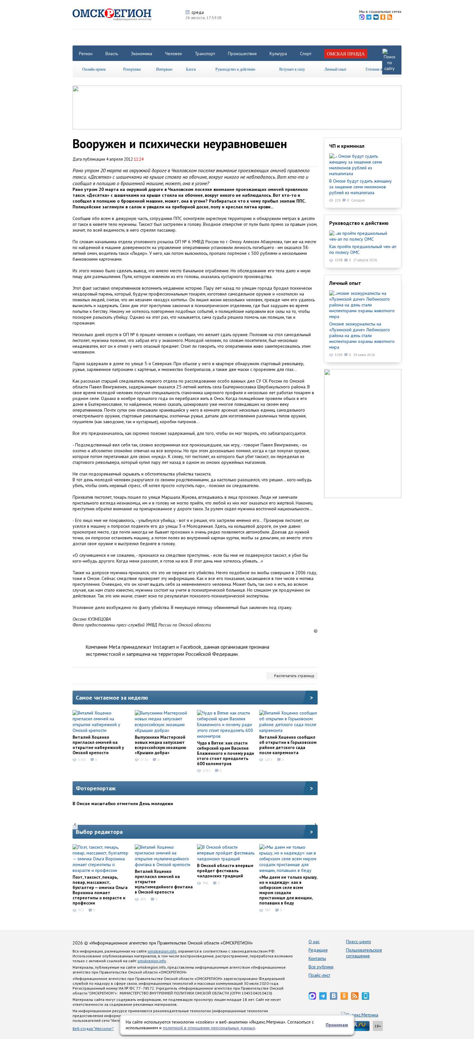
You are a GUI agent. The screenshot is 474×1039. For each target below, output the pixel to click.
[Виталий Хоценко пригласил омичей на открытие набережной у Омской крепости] (102, 721)
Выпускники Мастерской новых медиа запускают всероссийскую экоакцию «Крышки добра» (160, 744)
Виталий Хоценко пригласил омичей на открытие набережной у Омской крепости (98, 744)
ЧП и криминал (346, 146)
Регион (86, 53)
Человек (173, 53)
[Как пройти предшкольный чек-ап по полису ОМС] (362, 236)
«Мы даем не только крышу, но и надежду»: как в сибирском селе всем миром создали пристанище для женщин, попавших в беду (288, 890)
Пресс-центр (358, 941)
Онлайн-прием (94, 69)
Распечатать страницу (294, 675)
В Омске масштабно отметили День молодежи (123, 803)
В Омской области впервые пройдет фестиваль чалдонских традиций (225, 871)
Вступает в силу (292, 69)
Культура (278, 53)
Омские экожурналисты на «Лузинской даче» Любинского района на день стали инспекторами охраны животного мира (362, 335)
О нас (314, 941)
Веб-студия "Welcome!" (93, 1028)
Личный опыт (335, 69)
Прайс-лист (319, 975)
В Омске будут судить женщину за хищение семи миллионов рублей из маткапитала (360, 186)
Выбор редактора (99, 831)
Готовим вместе (378, 69)
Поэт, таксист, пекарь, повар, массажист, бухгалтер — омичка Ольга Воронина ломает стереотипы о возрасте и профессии (100, 890)
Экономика (141, 53)
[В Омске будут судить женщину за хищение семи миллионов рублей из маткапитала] (362, 164)
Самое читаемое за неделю (112, 697)
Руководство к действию (235, 69)
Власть (111, 53)
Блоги (191, 69)
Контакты (317, 958)
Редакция (318, 950)
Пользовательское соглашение (364, 953)
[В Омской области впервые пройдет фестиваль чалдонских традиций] (226, 853)
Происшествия (242, 53)
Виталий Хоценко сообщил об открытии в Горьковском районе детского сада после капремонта (288, 744)
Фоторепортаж (96, 788)
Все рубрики (321, 967)
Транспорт (205, 53)
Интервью (164, 69)
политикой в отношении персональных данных (209, 1028)
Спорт (305, 53)
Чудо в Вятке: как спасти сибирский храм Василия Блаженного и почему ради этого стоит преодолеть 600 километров (225, 753)
